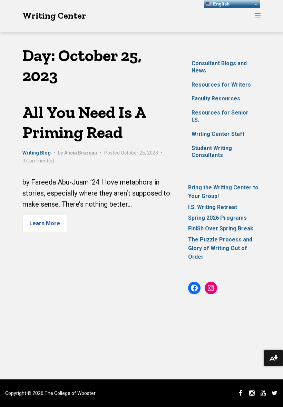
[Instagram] (251, 393)
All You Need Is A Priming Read (84, 122)
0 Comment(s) (38, 160)
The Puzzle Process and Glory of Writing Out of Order (220, 248)
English (221, 4)
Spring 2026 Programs (217, 218)
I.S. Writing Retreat (212, 207)
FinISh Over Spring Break (220, 228)
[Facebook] (240, 393)
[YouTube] (263, 393)
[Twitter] (274, 393)
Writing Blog (36, 153)
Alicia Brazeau (80, 153)
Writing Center (54, 15)
